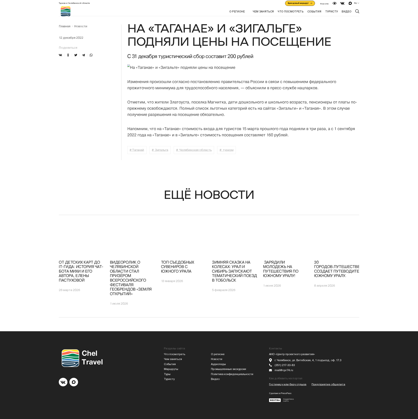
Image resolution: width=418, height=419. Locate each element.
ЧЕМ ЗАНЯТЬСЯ (263, 11)
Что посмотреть (174, 354)
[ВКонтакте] (60, 55)
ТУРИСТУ (331, 11)
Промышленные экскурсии (228, 369)
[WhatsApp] (91, 55)
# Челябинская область (194, 150)
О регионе (237, 11)
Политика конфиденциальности (232, 374)
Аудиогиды (218, 364)
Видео (215, 379)
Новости (324, 4)
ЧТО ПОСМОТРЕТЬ (290, 11)
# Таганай (137, 150)
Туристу (169, 379)
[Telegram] (83, 55)
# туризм (226, 150)
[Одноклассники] (68, 55)
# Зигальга (160, 150)
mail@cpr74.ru (284, 370)
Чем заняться (173, 359)
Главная (64, 26)
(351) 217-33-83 (285, 365)
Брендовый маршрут (298, 3)
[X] (75, 55)
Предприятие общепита (328, 384)
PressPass (286, 393)
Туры (167, 374)
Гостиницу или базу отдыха (287, 384)
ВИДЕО (346, 11)
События (170, 364)
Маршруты (171, 369)
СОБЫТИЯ (314, 11)
